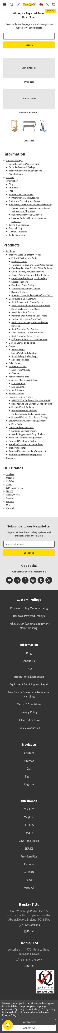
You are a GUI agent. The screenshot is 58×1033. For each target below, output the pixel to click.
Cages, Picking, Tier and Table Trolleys (30, 275)
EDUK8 (9, 491)
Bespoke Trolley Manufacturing (24, 163)
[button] (29, 981)
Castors (15, 373)
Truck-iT (10, 474)
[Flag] (41, 4)
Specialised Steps (20, 359)
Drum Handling (18, 383)
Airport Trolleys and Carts (21, 427)
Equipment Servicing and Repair (24, 201)
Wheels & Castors (18, 366)
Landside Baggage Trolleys (24, 430)
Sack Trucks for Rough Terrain (25, 336)
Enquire (50, 11)
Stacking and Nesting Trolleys (25, 288)
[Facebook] (25, 580)
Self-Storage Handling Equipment (25, 454)
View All (10, 508)
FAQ (11, 191)
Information (12, 180)
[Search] (12, 4)
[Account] (47, 4)
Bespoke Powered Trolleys (22, 167)
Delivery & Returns (18, 231)
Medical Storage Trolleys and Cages (29, 413)
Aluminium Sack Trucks (22, 312)
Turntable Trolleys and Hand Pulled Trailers (32, 264)
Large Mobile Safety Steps (24, 352)
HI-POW (10, 481)
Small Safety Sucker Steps (24, 356)
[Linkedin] (17, 580)
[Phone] (18, 4)
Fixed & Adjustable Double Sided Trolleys (31, 268)
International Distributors (21, 194)
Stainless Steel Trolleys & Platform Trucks (32, 295)
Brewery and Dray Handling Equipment (27, 420)
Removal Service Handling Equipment (27, 451)
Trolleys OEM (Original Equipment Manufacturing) (29, 626)
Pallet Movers (15, 363)
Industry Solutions (15, 390)
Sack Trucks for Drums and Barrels (28, 332)
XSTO (9, 484)
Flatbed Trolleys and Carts (24, 258)
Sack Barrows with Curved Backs (27, 302)
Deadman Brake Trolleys (23, 285)
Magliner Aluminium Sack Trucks (27, 319)
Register (29, 784)
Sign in (29, 776)
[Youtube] (9, 580)
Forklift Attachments (19, 376)
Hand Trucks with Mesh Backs (25, 308)
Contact (10, 177)
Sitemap (29, 760)
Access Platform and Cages (25, 380)
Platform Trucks (19, 261)
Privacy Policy (15, 228)
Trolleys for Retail (17, 447)
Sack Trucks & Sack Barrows (22, 298)
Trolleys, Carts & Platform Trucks (25, 254)
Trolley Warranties (18, 235)
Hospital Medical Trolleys (21, 397)
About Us (13, 187)
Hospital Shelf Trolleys (22, 407)
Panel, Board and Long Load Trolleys (29, 278)
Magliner (10, 477)
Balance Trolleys (19, 292)
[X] (48, 580)
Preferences (29, 1022)
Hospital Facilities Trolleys (24, 410)
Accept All (29, 1028)
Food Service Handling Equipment (25, 437)
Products (10, 251)
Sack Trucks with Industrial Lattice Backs (30, 305)
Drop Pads (16, 424)
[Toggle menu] (4, 4)
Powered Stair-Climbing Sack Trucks (29, 315)
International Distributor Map (25, 197)
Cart (29, 768)
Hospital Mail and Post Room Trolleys (29, 417)
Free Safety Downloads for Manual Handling (30, 204)
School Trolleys (16, 393)
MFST (9, 504)
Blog (11, 184)
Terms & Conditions (19, 224)
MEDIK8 (10, 501)
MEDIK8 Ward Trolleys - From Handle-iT (30, 400)
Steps (12, 346)
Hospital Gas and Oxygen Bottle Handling (31, 403)
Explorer (10, 498)
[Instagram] (33, 580)
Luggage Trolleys (19, 281)
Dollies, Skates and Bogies (22, 342)
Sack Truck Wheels (20, 369)
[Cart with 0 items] (53, 4)
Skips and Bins (18, 386)
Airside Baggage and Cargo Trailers (28, 434)
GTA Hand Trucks (14, 487)
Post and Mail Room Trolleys (23, 441)
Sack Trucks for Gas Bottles (24, 329)
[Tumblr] (41, 580)
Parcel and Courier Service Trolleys (26, 444)
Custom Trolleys (14, 160)
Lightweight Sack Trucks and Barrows (29, 339)
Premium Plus (13, 494)
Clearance (11, 457)
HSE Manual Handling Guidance (26, 214)
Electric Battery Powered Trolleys (27, 271)
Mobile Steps (18, 349)
